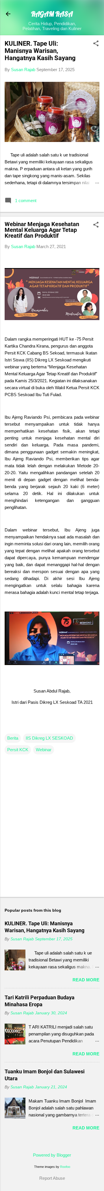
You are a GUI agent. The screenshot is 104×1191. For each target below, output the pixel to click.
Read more (86, 979)
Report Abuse (52, 1178)
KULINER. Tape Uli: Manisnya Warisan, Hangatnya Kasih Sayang (40, 51)
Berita (12, 738)
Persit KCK (17, 749)
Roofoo (65, 1166)
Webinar (43, 749)
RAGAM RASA (52, 14)
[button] (95, 44)
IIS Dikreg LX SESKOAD (49, 738)
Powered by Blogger (52, 1155)
